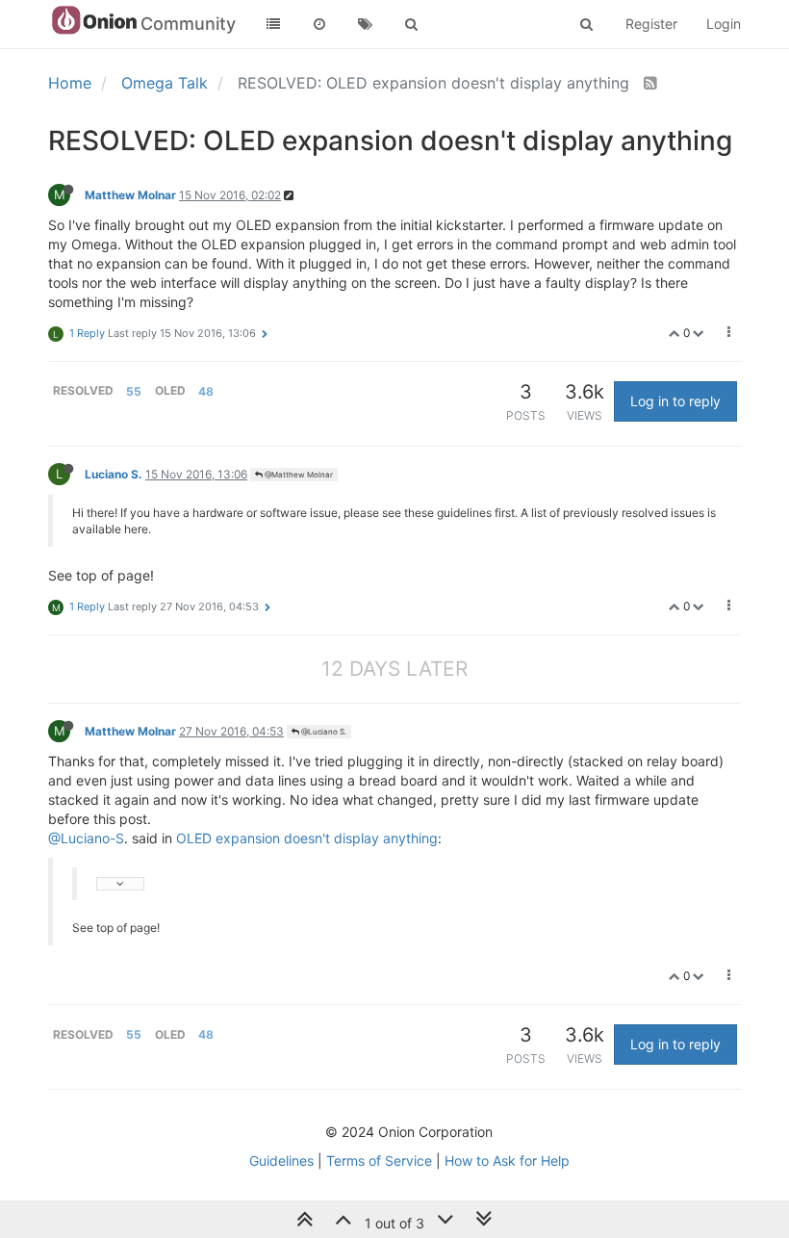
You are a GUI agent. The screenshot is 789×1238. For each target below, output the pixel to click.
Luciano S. (113, 474)
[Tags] (366, 24)
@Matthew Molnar (298, 474)
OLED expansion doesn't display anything (307, 838)
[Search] (412, 24)
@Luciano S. (322, 731)
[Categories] (273, 24)
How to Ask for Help (507, 1160)
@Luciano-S (86, 838)
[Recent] (319, 24)
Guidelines (281, 1160)
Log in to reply (675, 401)
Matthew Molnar (130, 195)
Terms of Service (379, 1160)
